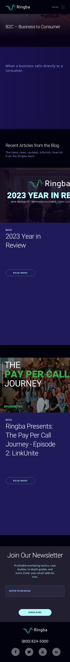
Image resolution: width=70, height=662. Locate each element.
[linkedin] (56, 652)
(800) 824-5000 (35, 641)
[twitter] (29, 652)
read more (20, 273)
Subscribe (35, 612)
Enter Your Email (20, 591)
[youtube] (43, 652)
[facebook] (15, 652)
